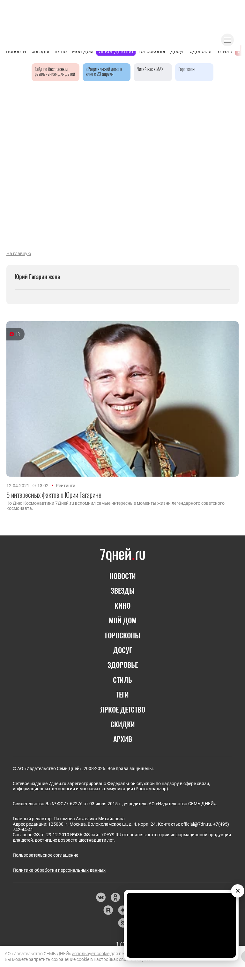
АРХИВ (122, 739)
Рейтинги (65, 485)
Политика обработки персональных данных (59, 870)
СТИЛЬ (122, 679)
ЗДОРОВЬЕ (123, 664)
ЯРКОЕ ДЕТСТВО (122, 709)
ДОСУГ (122, 650)
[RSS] (123, 923)
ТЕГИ (122, 694)
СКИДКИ (122, 724)
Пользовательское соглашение (45, 855)
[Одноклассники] (115, 897)
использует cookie (90, 953)
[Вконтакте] (101, 897)
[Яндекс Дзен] (123, 910)
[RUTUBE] (108, 910)
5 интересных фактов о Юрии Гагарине (53, 494)
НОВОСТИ (122, 576)
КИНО (122, 605)
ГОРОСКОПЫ (122, 635)
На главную (18, 253)
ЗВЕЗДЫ (123, 590)
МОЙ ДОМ (123, 620)
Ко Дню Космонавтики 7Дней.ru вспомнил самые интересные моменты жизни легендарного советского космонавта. (115, 506)
